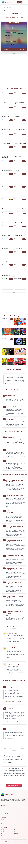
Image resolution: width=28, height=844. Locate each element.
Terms (2, 823)
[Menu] (24, 2)
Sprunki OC (19, 775)
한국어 (2, 835)
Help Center (3, 819)
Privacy (2, 821)
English (2, 829)
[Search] (18, 2)
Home (4, 7)
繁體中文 (16, 833)
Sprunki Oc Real (4, 811)
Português (16, 831)
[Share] (25, 49)
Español (2, 831)
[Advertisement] (14, 68)
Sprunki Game (10, 7)
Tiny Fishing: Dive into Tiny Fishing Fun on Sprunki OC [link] (14, 9)
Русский (2, 833)
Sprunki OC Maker (5, 813)
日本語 (15, 829)
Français (16, 835)
